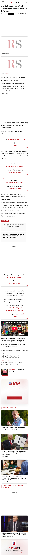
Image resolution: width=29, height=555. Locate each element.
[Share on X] (2, 356)
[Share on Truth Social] (5, 356)
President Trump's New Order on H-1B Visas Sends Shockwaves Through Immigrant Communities (14, 453)
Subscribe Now (14, 401)
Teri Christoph (5, 481)
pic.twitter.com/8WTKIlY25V (16, 139)
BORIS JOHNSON (19, 362)
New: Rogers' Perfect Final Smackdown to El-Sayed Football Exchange (13, 428)
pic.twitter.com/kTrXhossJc (14, 166)
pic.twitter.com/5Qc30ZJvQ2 (14, 310)
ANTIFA (11, 362)
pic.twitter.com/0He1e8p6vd (14, 182)
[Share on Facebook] (8, 356)
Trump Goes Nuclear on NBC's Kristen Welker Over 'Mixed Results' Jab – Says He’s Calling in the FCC (14, 478)
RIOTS (17, 364)
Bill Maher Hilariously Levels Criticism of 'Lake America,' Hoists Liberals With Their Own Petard (14, 535)
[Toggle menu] (2, 2)
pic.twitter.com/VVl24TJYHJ (14, 277)
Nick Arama (4, 14)
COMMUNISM (4, 364)
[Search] (26, 2)
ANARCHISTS (4, 362)
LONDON (12, 364)
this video (7, 53)
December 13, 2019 (14, 172)
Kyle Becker (5, 456)
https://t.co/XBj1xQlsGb (16, 308)
